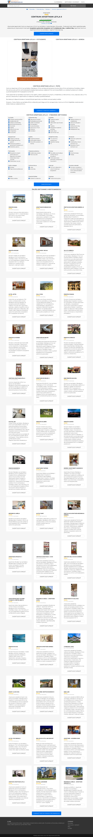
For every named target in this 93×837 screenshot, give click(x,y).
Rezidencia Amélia (14, 513)
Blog (83, 2)
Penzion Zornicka (69, 337)
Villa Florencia (69, 250)
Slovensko (70, 823)
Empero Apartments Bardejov (73, 468)
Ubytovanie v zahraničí (72, 2)
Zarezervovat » (46, 184)
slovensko (57, 2)
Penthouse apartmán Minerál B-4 (74, 208)
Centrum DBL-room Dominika (73, 556)
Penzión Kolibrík (41, 421)
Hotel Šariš (40, 513)
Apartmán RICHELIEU (42, 337)
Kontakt (70, 828)
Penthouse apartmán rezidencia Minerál (74, 514)
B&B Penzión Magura (70, 378)
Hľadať (74, 5)
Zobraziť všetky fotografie (29, 79)
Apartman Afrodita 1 (15, 556)
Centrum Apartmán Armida (44, 646)
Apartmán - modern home (72, 738)
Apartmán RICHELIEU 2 (42, 378)
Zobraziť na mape (46, 23)
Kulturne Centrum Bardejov (45, 692)
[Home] (27, 9)
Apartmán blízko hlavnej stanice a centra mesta (16, 599)
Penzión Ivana (13, 207)
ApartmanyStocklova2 (71, 598)
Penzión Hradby (14, 250)
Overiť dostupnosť (46, 33)
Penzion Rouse (13, 646)
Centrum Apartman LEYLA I (17, 378)
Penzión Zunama (69, 294)
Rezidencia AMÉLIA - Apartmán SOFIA (45, 599)
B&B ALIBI (66, 692)
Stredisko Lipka (69, 646)
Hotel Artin (12, 294)
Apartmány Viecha (42, 250)
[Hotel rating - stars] (46, 15)
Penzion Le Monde (14, 337)
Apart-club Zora (14, 692)
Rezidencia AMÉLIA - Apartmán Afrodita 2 (73, 782)
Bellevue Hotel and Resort (45, 738)
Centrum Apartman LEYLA (17, 782)
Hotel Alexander (41, 782)
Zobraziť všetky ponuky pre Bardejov (46, 813)
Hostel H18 (12, 421)
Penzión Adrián (68, 421)
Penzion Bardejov (14, 468)
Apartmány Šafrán (42, 468)
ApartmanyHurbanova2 (43, 207)
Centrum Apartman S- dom (44, 556)
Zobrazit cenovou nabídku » (46, 110)
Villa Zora (39, 294)
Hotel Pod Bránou (14, 738)
